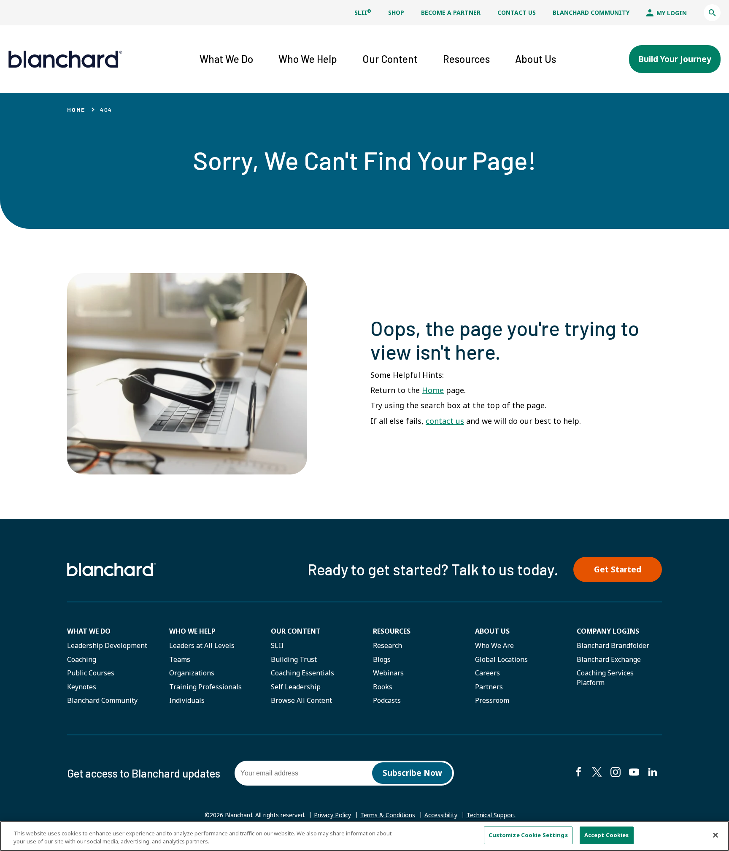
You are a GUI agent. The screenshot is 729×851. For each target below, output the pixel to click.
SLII (362, 12)
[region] (364, 836)
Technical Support (491, 815)
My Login (671, 13)
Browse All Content (301, 700)
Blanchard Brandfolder (613, 645)
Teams (179, 659)
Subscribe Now (412, 772)
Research (387, 645)
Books (382, 686)
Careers (487, 673)
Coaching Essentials (302, 673)
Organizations (191, 673)
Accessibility (440, 815)
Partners (489, 686)
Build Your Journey (674, 59)
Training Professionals (205, 686)
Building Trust (294, 659)
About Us (492, 631)
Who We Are (494, 645)
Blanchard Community (591, 12)
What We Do (89, 631)
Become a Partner (451, 12)
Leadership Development (107, 645)
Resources (391, 631)
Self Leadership (296, 686)
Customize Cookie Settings (528, 835)
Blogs (382, 659)
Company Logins (608, 631)
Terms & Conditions (387, 815)
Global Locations (501, 659)
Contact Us (516, 12)
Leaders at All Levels (202, 645)
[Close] (715, 835)
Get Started (617, 569)
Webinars (388, 673)
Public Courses (90, 673)
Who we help (192, 631)
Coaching (81, 659)
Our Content (296, 631)
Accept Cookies (606, 835)
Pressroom (492, 700)
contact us (445, 421)
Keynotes (81, 686)
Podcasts (387, 700)
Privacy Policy (332, 815)
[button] (712, 12)
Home (76, 109)
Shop (396, 12)
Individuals (187, 700)
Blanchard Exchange (609, 659)
